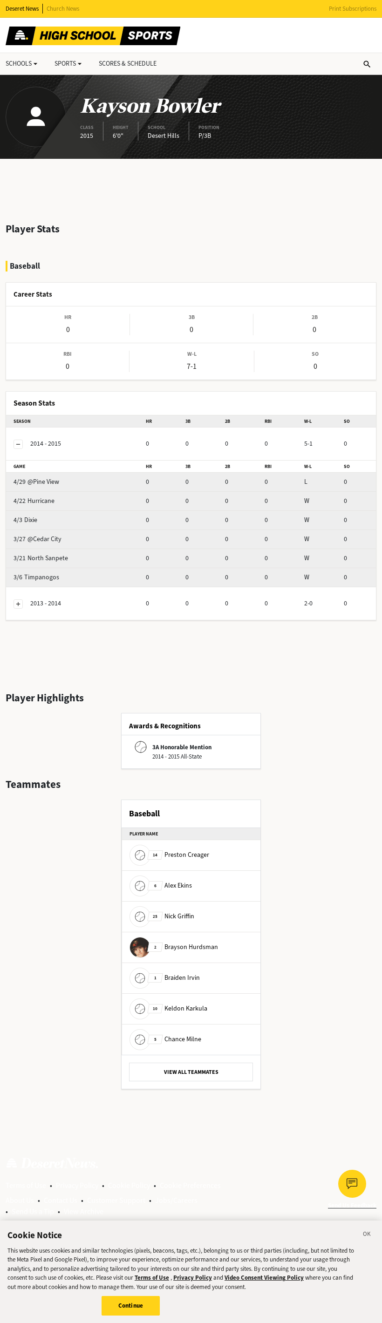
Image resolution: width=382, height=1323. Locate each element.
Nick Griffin (173, 916)
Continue (130, 1305)
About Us (20, 1200)
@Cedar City (37, 539)
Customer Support (116, 1200)
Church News (63, 9)
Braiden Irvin (177, 977)
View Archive (83, 1211)
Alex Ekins (173, 885)
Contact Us (60, 1200)
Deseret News (22, 9)
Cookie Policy (129, 1185)
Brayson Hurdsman (186, 947)
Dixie (25, 520)
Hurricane (34, 500)
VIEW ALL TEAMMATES (191, 1072)
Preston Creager (181, 854)
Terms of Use (26, 1185)
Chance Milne (177, 1039)
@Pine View (36, 481)
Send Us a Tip (33, 1211)
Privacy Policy (77, 1185)
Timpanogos (36, 577)
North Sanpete (41, 558)
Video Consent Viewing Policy (264, 1278)
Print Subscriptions (352, 9)
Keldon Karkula (180, 1008)
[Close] (367, 1235)
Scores (128, 63)
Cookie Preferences (190, 1185)
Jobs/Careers (176, 1200)
